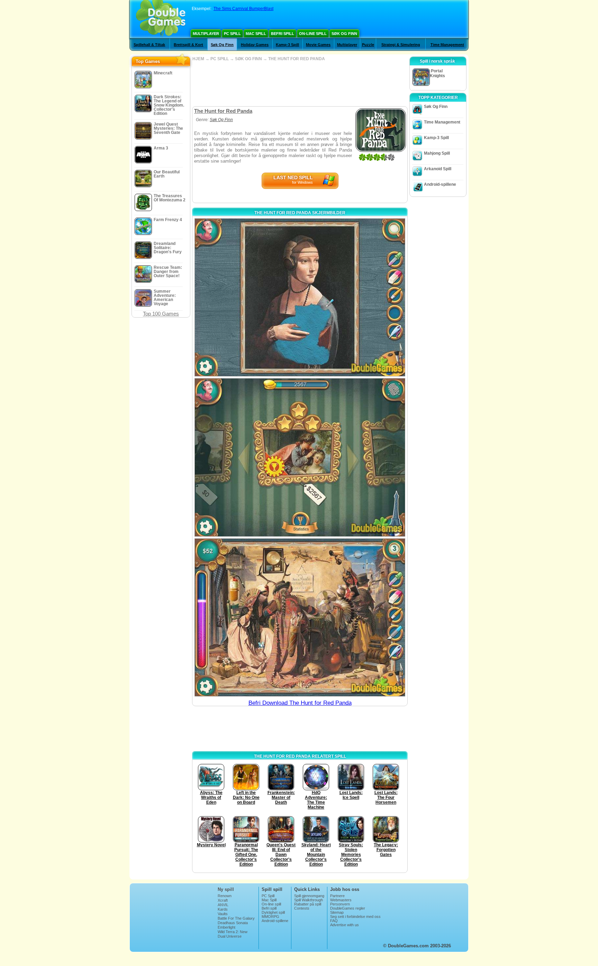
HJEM (198, 58)
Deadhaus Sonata (233, 923)
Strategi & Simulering (400, 45)
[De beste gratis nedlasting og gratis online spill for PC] (160, 19)
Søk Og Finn (344, 33)
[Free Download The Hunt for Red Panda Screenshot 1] (299, 297)
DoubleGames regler (347, 908)
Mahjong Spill (437, 153)
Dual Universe (230, 936)
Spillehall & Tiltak (149, 45)
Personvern (340, 904)
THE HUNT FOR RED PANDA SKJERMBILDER (299, 212)
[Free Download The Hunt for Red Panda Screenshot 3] (299, 617)
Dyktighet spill (273, 912)
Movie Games (318, 45)
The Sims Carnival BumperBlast (243, 8)
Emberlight (226, 927)
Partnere (337, 896)
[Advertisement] (300, 83)
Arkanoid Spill (437, 168)
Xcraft (223, 900)
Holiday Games (255, 45)
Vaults (223, 914)
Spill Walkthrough (308, 900)
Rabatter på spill (307, 904)
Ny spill (226, 889)
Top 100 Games (161, 314)
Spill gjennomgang (309, 896)
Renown (225, 896)
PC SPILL (219, 58)
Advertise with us (344, 925)
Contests (301, 908)
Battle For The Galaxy (236, 918)
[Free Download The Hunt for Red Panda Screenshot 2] (299, 457)
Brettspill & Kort (188, 45)
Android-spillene (440, 184)
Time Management (447, 45)
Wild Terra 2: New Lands (232, 934)
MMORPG (270, 916)
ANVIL (223, 905)
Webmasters (341, 900)
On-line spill (313, 33)
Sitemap (337, 912)
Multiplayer (206, 33)
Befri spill (282, 33)
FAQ (334, 921)
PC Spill (232, 33)
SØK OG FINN (248, 58)
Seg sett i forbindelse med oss (355, 916)
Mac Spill (256, 33)
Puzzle (368, 45)
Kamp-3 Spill (287, 45)
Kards (223, 909)
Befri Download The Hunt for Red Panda (300, 703)
